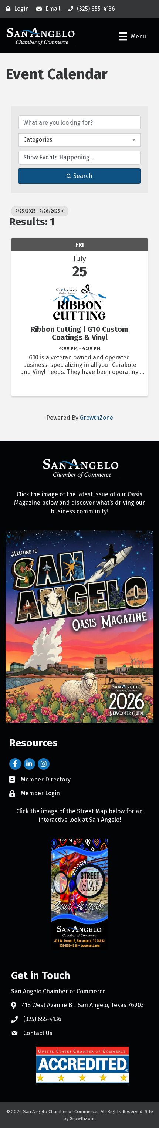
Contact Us (38, 1033)
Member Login (40, 793)
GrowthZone (96, 417)
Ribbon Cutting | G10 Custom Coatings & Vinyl (79, 333)
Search (82, 175)
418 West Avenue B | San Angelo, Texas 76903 (83, 1005)
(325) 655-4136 (42, 1019)
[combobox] (79, 139)
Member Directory (46, 779)
